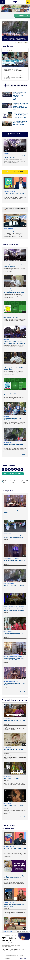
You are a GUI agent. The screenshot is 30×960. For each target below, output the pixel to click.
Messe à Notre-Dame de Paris (11, 509)
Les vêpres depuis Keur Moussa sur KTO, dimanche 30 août (20, 123)
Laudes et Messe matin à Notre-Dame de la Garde (14, 656)
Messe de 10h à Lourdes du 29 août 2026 (13, 634)
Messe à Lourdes (8, 631)
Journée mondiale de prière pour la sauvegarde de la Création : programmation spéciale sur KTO (20, 96)
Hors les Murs (8, 50)
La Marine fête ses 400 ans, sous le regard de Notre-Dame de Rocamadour (14, 342)
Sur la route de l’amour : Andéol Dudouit (15, 848)
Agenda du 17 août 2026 (10, 394)
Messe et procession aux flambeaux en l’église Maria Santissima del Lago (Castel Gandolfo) (14, 536)
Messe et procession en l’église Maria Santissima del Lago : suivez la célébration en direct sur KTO (20, 106)
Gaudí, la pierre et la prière (11, 778)
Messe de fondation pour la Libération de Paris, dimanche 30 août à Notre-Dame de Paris (20, 115)
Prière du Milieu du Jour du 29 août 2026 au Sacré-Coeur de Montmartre (14, 609)
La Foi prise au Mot (8, 873)
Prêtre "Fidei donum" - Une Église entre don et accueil (14, 721)
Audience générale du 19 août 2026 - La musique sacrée (15, 368)
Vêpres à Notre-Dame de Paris (11, 558)
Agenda (5, 315)
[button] (26, 454)
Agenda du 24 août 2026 (11, 317)
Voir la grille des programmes (21, 42)
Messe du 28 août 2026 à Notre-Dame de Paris (14, 683)
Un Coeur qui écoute (9, 191)
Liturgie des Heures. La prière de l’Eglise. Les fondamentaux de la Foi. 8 (15, 876)
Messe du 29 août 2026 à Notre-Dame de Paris (14, 511)
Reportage (6, 153)
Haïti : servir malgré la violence (13, 231)
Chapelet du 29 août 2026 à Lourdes (12, 37)
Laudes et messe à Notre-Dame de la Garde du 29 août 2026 (14, 659)
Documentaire (7, 718)
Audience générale (8, 289)
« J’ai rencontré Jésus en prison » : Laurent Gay (14, 194)
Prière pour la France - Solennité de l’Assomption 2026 (13, 445)
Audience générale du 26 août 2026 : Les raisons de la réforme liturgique (14, 291)
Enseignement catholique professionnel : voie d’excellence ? (13, 69)
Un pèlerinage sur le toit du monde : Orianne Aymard (14, 905)
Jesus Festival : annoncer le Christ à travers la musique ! (14, 156)
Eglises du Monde (8, 228)
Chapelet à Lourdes (9, 583)
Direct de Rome (7, 533)
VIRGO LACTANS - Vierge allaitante (13, 805)
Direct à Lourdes (8, 442)
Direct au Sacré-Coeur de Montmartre (14, 606)
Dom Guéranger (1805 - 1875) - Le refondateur (13, 750)
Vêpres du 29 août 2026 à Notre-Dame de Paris (14, 561)
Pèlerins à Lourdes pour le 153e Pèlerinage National (12, 419)
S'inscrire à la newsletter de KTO (13, 473)
